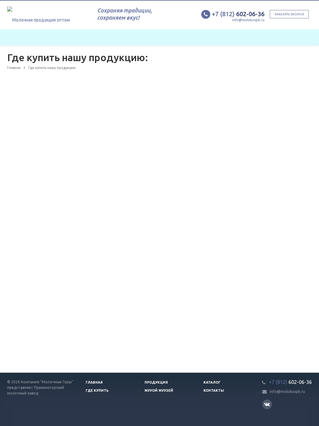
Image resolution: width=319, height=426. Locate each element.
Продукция (156, 382)
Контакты (213, 390)
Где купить (97, 390)
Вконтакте (267, 404)
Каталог (212, 382)
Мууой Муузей (159, 390)
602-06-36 (238, 14)
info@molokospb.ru (248, 20)
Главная (94, 382)
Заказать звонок (289, 14)
